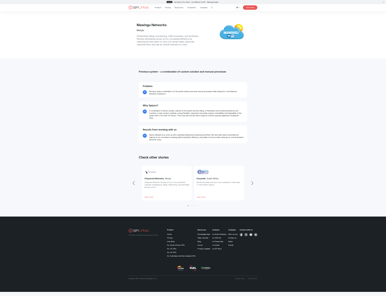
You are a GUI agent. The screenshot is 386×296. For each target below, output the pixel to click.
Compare (216, 230)
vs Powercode (217, 241)
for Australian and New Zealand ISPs (181, 256)
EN (237, 7)
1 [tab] (188, 205)
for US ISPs (171, 249)
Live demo (171, 241)
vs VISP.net (216, 238)
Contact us (232, 238)
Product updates (204, 249)
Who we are (233, 234)
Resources (179, 8)
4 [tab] (195, 205)
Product (158, 8)
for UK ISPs (171, 252)
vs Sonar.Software (219, 234)
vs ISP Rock (217, 249)
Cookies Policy (240, 278)
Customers (191, 8)
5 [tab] (197, 205)
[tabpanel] (167, 183)
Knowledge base (204, 234)
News (230, 241)
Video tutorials (203, 238)
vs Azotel (215, 245)
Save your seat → (213, 2)
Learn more (148, 197)
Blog (199, 241)
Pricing (168, 8)
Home (169, 234)
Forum (200, 245)
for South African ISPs (176, 245)
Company (204, 8)
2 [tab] (190, 205)
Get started (250, 7)
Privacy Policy (252, 278)
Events (230, 245)
